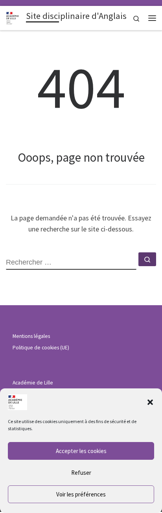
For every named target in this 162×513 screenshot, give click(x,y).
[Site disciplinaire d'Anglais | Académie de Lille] (14, 16)
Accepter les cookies (81, 451)
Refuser (81, 472)
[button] (150, 402)
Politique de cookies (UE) (41, 347)
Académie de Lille (33, 382)
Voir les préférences (81, 494)
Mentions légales (31, 336)
